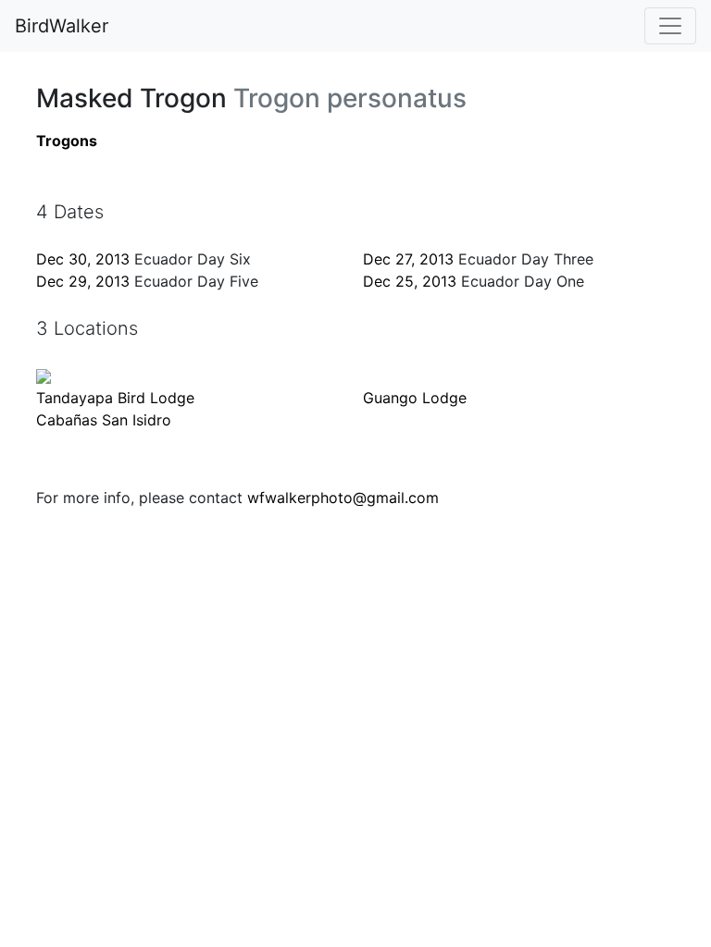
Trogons (66, 140)
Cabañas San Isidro (103, 420)
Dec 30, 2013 (83, 259)
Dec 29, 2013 (83, 281)
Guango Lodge (415, 397)
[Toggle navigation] (670, 25)
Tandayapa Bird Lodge (115, 397)
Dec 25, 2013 (409, 281)
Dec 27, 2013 (408, 259)
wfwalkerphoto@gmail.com (343, 497)
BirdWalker (61, 26)
